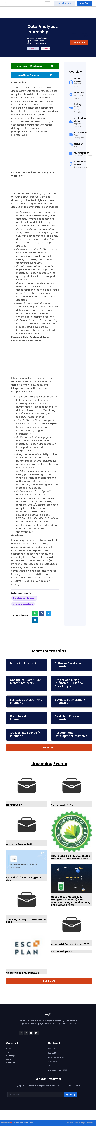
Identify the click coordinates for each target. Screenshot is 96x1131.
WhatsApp (10, 1063)
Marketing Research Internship (68, 717)
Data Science (33, 49)
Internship (46, 49)
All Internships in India (23, 604)
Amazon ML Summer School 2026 (70, 944)
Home (8, 1049)
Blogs (8, 1059)
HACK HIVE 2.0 (14, 805)
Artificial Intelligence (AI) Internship (26, 734)
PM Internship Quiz (61, 951)
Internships (10, 1056)
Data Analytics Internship (20, 717)
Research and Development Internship (71, 734)
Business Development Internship (70, 701)
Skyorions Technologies (24, 1123)
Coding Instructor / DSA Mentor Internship (26, 681)
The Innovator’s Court (63, 805)
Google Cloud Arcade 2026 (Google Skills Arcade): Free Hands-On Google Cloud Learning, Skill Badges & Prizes (71, 901)
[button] (35, 613)
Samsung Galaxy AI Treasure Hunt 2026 (26, 921)
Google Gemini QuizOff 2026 (22, 972)
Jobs (8, 1052)
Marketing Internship (24, 663)
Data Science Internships (24, 598)
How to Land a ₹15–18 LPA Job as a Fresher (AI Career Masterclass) (70, 857)
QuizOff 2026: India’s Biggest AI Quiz (24, 879)
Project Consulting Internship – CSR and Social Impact (69, 683)
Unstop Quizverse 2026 (19, 844)
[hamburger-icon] (47, 3)
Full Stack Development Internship (26, 701)
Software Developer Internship (68, 664)
